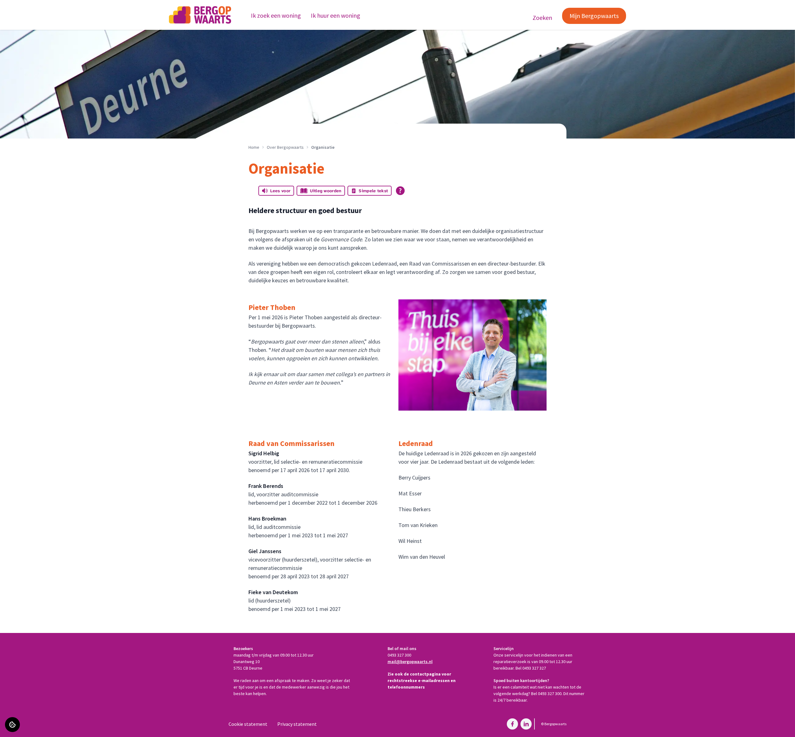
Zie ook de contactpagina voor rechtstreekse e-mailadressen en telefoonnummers (422, 680)
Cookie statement (248, 724)
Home (253, 147)
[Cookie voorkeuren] (12, 724)
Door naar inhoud (23, 9)
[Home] (200, 15)
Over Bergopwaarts (285, 147)
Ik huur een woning (335, 15)
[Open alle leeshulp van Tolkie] (400, 190)
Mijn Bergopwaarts (594, 16)
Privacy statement (297, 724)
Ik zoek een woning (276, 15)
